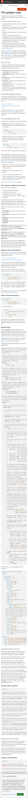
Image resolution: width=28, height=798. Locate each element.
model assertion (7, 55)
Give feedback (22, 9)
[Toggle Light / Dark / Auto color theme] (25, 5)
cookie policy (7, 790)
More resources (21, 1)
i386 (3, 107)
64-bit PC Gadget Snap (7, 103)
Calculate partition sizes (8, 182)
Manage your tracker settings (9, 794)
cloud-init (14, 84)
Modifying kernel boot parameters (11, 290)
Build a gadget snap (7, 50)
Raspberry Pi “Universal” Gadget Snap (11, 105)
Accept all (20, 794)
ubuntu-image (15, 179)
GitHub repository (11, 111)
